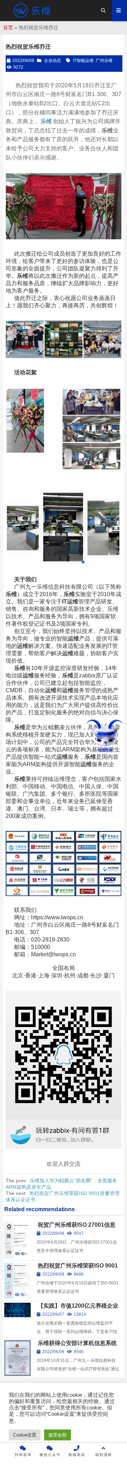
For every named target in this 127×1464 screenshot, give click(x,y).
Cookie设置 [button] (24, 1435)
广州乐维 (104, 60)
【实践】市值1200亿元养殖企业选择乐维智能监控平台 (77, 1309)
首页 (8, 27)
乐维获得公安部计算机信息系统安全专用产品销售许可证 (77, 1346)
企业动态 (52, 60)
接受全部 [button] (57, 1435)
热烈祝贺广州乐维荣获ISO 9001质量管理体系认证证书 (77, 1269)
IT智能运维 (83, 60)
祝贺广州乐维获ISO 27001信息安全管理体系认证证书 (76, 1228)
